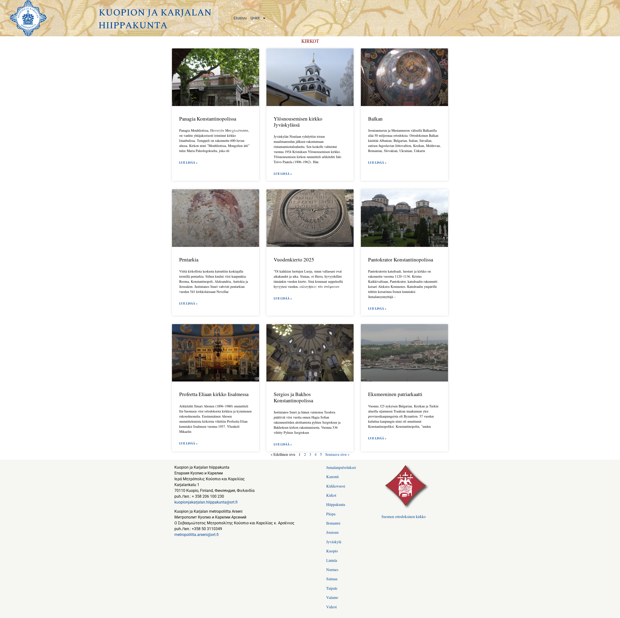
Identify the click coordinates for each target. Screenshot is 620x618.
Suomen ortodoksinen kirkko (403, 516)
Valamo (332, 597)
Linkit (255, 18)
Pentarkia (188, 259)
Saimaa (331, 578)
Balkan (375, 118)
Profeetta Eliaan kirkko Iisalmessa (213, 394)
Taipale (331, 588)
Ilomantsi (333, 523)
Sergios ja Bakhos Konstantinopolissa (293, 397)
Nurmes (332, 569)
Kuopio (332, 550)
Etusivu (240, 18)
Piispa (330, 513)
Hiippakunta (335, 504)
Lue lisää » (188, 162)
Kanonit (332, 476)
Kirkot (331, 495)
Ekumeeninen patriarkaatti (395, 394)
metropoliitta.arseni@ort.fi (196, 534)
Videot (331, 606)
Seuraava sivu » (337, 454)
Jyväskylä (333, 541)
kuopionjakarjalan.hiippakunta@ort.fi (206, 502)
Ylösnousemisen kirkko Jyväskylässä (298, 121)
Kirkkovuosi (335, 485)
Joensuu (332, 532)
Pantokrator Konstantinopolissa (400, 259)
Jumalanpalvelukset (341, 467)
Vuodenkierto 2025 (294, 259)
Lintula (331, 560)
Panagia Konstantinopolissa (207, 118)
